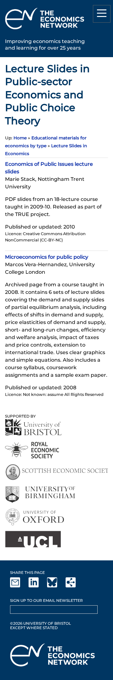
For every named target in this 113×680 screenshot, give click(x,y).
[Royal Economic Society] (32, 450)
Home (20, 137)
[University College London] (33, 539)
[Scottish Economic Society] (56, 472)
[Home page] (44, 30)
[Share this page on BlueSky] (56, 586)
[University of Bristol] (33, 427)
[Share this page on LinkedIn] (37, 586)
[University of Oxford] (35, 517)
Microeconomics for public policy (46, 257)
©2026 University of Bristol (40, 623)
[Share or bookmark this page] (74, 586)
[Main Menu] (101, 14)
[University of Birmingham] (40, 494)
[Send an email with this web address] (19, 586)
